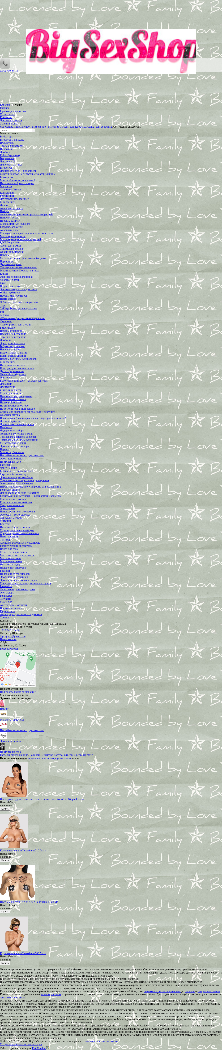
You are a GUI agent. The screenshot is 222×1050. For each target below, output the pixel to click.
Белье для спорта (10, 489)
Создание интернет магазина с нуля (21, 1044)
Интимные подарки (11, 564)
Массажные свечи (10, 558)
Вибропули (6, 167)
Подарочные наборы (12, 430)
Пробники (6, 427)
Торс (3, 305)
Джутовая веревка (11, 264)
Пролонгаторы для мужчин (16, 396)
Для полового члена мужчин (17, 424)
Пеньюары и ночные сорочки (17, 511)
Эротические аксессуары (14, 446)
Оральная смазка (10, 414)
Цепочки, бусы (9, 217)
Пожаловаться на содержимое (101, 1041)
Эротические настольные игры (18, 580)
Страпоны (6, 321)
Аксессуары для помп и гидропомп (21, 614)
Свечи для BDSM (10, 245)
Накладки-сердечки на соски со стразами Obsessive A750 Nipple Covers (42, 799)
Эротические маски (11, 458)
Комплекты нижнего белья (16, 502)
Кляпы (4, 273)
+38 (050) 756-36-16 (11, 629)
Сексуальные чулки (11, 517)
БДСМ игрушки (9, 242)
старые (68, 758)
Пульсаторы (7, 142)
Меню (18, 104)
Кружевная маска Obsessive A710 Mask (23, 850)
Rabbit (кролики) (10, 155)
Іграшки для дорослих (13, 111)
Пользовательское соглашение (18, 691)
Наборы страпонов (11, 330)
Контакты (6, 117)
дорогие (59, 758)
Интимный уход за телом (15, 527)
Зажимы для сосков (11, 248)
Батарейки (6, 586)
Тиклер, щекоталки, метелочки (18, 267)
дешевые (49, 758)
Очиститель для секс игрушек (17, 589)
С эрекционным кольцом (15, 223)
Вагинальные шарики (13, 355)
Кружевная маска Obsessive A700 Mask (23, 953)
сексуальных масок (209, 991)
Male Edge (6, 601)
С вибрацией (7, 201)
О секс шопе (7, 114)
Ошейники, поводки (12, 251)
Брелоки (5, 570)
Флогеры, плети (9, 279)
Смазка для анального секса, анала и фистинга (27, 411)
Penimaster (6, 595)
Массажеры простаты (12, 236)
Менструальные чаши (13, 442)
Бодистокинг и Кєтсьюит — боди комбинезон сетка (31, 495)
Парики (4, 449)
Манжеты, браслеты (12, 452)
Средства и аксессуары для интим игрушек (25, 583)
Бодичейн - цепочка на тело (16, 471)
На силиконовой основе (14, 405)
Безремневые (7, 327)
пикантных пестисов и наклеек (162, 991)
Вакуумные (7, 158)
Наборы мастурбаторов (14, 295)
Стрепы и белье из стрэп (14, 474)
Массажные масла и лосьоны (17, 555)
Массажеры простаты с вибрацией (20, 239)
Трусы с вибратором (12, 145)
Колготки (5, 523)
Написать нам (8, 639)
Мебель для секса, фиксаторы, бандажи (23, 258)
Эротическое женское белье (16, 483)
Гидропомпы (7, 611)
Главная (4, 107)
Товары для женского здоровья (18, 436)
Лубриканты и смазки (13, 399)
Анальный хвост (10, 230)
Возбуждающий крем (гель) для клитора (24, 380)
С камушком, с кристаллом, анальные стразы (26, 233)
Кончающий (7, 192)
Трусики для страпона (13, 337)
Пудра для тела (9, 548)
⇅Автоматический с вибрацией (19, 302)
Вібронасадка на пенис (13, 352)
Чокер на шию (8, 467)
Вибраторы (6, 136)
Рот (2, 311)
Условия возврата (10, 123)
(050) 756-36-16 (9, 70)
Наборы (4, 211)
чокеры (45, 994)
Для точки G (7, 161)
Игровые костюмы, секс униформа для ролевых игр (30, 486)
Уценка (4, 617)
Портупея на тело (10, 461)
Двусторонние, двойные (14, 198)
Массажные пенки (11, 561)
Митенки (5, 520)
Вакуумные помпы (11, 608)
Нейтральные (8, 298)
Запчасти (5, 598)
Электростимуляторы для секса (18, 289)
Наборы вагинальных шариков (18, 358)
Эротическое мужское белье (16, 477)
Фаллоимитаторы (10, 189)
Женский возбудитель (13, 374)
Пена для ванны (9, 536)
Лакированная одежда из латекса (19, 492)
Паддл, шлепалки (10, 286)
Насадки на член (10, 349)
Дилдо (4, 205)
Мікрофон (6, 186)
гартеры (56, 994)
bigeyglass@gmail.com (12, 636)
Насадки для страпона (13, 333)
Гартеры (5, 464)
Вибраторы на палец (12, 139)
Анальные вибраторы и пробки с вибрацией (26, 214)
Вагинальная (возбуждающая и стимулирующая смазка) (33, 418)
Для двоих (6, 383)
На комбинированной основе (17, 408)
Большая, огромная (11, 226)
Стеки (3, 283)
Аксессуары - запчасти (13, 605)
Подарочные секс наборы (15, 573)
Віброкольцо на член (12, 346)
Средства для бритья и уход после (20, 542)
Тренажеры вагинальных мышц (19, 439)
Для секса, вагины (11, 164)
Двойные (5, 152)
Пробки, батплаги (10, 220)
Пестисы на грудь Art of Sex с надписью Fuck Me (29, 901)
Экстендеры (7, 592)
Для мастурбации (10, 421)
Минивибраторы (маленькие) (17, 180)
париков (190, 991)
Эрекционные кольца (12, 343)
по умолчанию (35, 758)
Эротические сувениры (14, 576)
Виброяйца (6, 149)
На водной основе (11, 402)
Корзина (5, 104)
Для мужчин (7, 386)
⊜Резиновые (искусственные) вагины (22, 318)
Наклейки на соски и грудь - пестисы (22, 455)
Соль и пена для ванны (13, 552)
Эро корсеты (7, 508)
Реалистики (7, 195)
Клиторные (7, 177)
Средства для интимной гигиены (19, 533)
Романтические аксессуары (16, 545)
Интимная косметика (12, 365)
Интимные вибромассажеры (17, 183)
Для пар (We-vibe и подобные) (18, 170)
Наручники (7, 261)
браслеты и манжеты (12, 997)
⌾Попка (4, 315)
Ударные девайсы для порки (16, 276)
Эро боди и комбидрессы (15, 514)
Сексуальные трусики (13, 499)
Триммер (5, 539)
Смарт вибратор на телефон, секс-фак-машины (28, 173)
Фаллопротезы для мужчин (16, 324)
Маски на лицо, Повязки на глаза (19, 270)
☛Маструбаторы (10, 292)
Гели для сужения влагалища (17, 368)
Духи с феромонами (12, 371)
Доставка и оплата (11, 120)
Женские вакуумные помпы (16, 433)
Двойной (5, 340)
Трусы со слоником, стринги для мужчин (24, 480)
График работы (9, 648)
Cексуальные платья (12, 505)
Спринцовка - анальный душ (17, 530)
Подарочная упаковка (13, 567)
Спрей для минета (11, 393)
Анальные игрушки (11, 208)
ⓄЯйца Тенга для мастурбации (18, 308)
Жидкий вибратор (11, 389)
